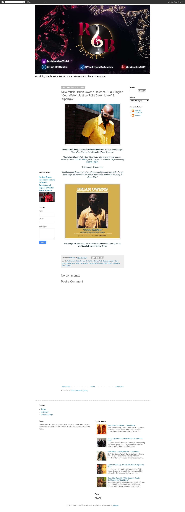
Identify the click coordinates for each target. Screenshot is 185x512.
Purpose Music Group (96, 263)
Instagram (44, 412)
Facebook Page (47, 415)
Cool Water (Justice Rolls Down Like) (98, 261)
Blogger (116, 505)
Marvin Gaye (71, 263)
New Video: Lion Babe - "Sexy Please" (122, 425)
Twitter (43, 409)
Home (93, 387)
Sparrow (68, 266)
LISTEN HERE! (81, 160)
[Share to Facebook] (100, 257)
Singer (110, 263)
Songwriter (116, 263)
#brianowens (71, 261)
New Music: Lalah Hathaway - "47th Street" (123, 452)
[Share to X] (97, 257)
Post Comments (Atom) (79, 391)
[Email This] (92, 257)
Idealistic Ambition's (138, 111)
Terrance (137, 115)
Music (78, 263)
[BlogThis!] (95, 257)
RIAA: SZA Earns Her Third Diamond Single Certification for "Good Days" (124, 479)
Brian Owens (80, 261)
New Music (84, 263)
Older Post (119, 387)
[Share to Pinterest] (102, 257)
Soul (63, 266)
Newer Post (66, 387)
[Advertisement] (92, 363)
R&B (105, 263)
